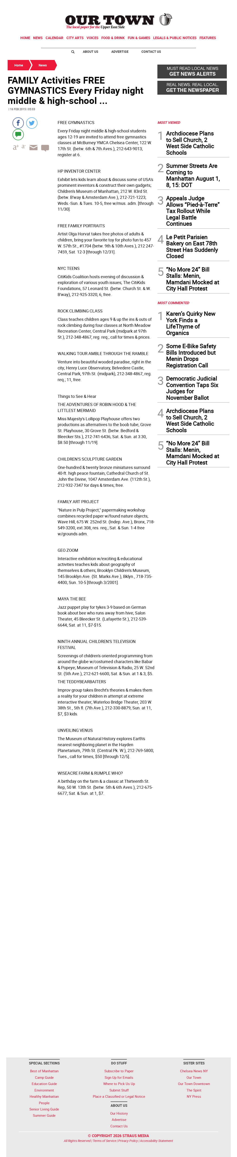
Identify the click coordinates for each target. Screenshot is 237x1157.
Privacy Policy (128, 1140)
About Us (90, 51)
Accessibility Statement (156, 1140)
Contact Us (151, 51)
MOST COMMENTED (173, 302)
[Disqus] (81, 869)
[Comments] (18, 134)
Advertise (119, 51)
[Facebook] (18, 123)
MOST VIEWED (168, 122)
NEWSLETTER (192, 5)
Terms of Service (104, 1140)
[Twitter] (31, 123)
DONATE (218, 5)
